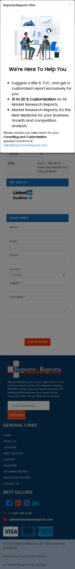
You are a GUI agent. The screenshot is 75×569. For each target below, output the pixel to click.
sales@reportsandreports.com (25, 145)
